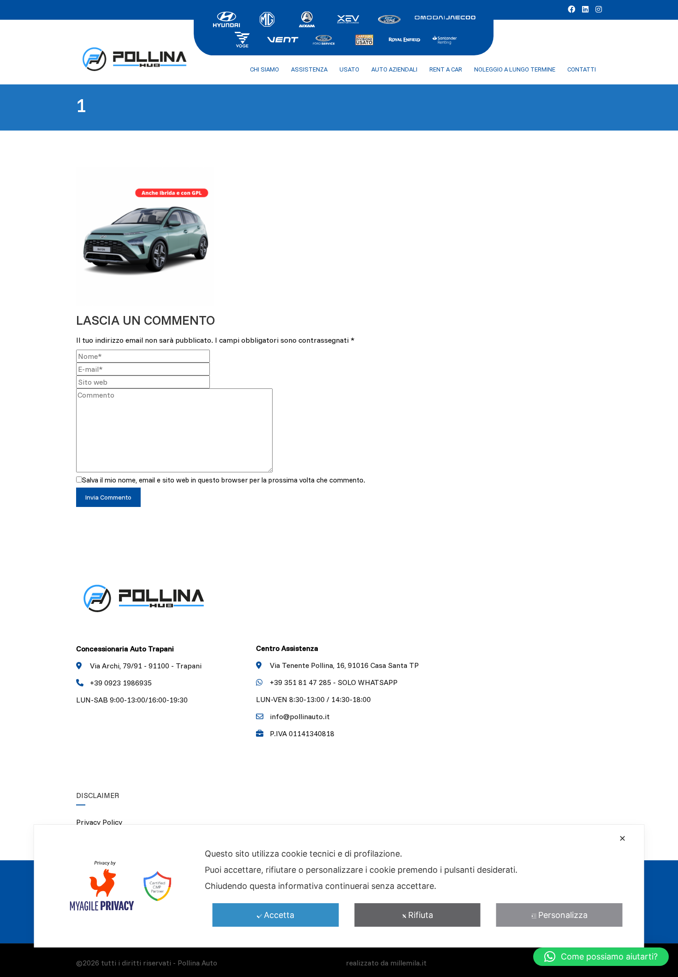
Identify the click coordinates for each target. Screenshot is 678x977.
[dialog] (339, 886)
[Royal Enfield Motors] (404, 38)
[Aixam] (307, 18)
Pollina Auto (197, 962)
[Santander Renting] (445, 38)
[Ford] (388, 18)
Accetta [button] (279, 915)
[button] (601, 956)
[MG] (267, 18)
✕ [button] (622, 838)
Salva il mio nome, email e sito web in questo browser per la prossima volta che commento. (223, 480)
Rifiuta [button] (420, 915)
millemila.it (408, 962)
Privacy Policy (99, 822)
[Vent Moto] (282, 38)
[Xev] (348, 18)
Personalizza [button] (563, 915)
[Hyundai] (226, 18)
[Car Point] (364, 38)
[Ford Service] (323, 38)
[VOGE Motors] (242, 38)
